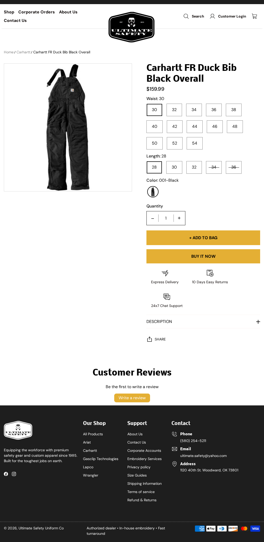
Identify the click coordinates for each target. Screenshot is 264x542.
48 (234, 126)
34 (194, 109)
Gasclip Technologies (100, 458)
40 (154, 126)
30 (154, 109)
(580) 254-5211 (193, 440)
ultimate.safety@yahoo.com (203, 455)
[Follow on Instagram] (14, 474)
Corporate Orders (36, 12)
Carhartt (23, 52)
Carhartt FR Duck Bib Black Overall (61, 52)
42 (174, 126)
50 (154, 143)
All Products (93, 434)
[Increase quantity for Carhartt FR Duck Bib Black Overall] (179, 218)
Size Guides (137, 475)
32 (174, 109)
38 (233, 109)
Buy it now (203, 256)
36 (213, 109)
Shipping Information (144, 483)
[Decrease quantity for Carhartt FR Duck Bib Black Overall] (152, 218)
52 (174, 143)
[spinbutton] (166, 218)
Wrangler (90, 475)
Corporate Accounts (144, 450)
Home (9, 52)
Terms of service (141, 491)
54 (194, 143)
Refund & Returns (141, 500)
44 (194, 126)
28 (154, 167)
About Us (68, 12)
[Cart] (255, 16)
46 (214, 126)
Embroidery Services (144, 458)
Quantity (154, 206)
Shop (9, 12)
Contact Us (15, 20)
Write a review (132, 398)
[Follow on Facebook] (6, 474)
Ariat (87, 442)
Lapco (88, 467)
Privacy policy (139, 467)
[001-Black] (152, 191)
